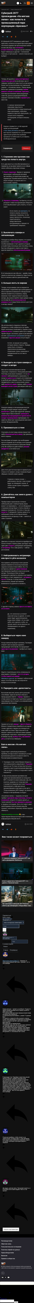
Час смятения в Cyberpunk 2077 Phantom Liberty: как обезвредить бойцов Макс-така (16, 904)
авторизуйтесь (7, 918)
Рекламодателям (6, 1241)
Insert (16, 1302)
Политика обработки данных (10, 1250)
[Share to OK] (15, 36)
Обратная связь (6, 1244)
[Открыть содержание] (28, 3)
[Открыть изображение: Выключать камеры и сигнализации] (17, 262)
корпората (23, 211)
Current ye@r (7, 941)
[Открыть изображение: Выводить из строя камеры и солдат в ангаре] (17, 397)
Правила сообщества (8, 1258)
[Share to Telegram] (7, 36)
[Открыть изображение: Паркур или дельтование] (17, 714)
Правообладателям (7, 1253)
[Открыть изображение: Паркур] (17, 662)
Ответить (4, 1299)
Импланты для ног (7, 678)
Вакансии (4, 1255)
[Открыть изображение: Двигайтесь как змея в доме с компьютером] (17, 530)
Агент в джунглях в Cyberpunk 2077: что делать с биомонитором (15, 882)
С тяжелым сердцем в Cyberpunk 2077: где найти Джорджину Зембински (16, 859)
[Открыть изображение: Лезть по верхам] (17, 315)
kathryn (8, 31)
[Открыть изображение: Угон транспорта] (18, 191)
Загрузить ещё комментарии (11, 1229)
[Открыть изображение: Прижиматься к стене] (17, 459)
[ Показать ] (26, 148)
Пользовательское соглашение (11, 1247)
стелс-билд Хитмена (10, 130)
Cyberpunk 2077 (5, 9)
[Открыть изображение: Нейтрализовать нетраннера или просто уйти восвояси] (17, 595)
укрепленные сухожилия (15, 336)
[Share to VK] (2, 36)
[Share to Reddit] (11, 36)
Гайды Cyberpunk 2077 (16, 9)
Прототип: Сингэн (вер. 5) (11, 961)
